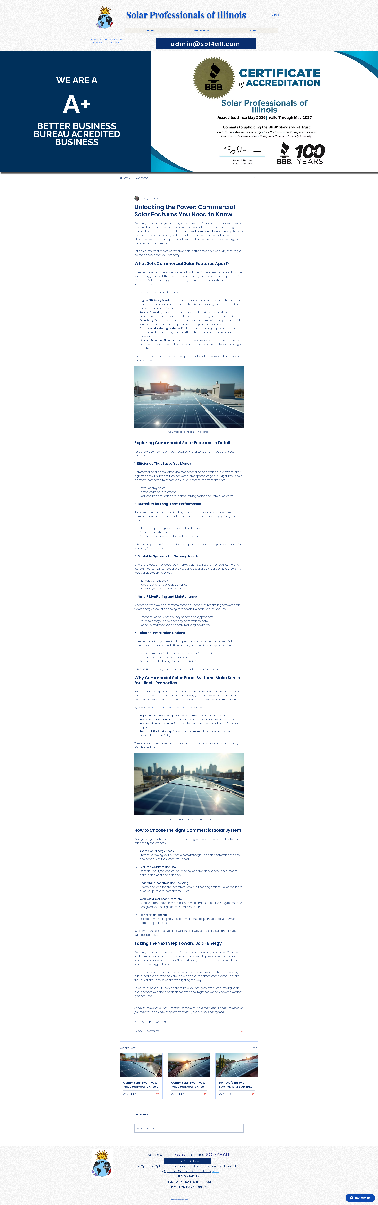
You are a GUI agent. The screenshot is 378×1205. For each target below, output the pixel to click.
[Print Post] (164, 1021)
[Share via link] (157, 1021)
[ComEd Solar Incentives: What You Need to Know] (189, 1065)
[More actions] (242, 198)
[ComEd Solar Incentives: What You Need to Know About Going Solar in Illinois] (141, 1065)
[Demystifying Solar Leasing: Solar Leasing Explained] (237, 1065)
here (215, 1171)
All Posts (125, 178)
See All (254, 1047)
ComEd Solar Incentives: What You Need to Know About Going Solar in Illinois (140, 1085)
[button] (254, 178)
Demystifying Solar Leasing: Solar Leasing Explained (234, 1085)
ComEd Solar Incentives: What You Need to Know (188, 1084)
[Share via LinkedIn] (150, 1021)
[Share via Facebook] (135, 1021)
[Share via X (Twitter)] (143, 1021)
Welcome (142, 178)
